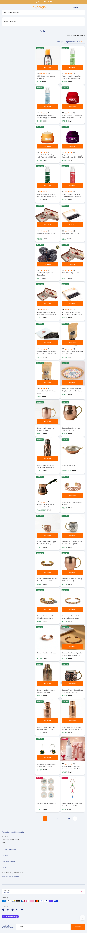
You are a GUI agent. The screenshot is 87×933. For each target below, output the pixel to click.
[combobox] (43, 12)
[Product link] (47, 418)
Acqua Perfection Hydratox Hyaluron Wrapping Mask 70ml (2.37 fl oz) (46, 116)
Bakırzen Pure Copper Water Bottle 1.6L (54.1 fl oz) (46, 691)
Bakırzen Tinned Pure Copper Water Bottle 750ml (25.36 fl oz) (72, 728)
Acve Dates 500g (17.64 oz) (70, 273)
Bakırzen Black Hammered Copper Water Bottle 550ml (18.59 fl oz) (45, 466)
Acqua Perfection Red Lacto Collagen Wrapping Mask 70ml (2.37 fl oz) (71, 195)
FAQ (76, 7)
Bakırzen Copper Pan (69, 465)
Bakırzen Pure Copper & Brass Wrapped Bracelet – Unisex (71, 617)
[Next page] (75, 818)
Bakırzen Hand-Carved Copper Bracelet (72, 503)
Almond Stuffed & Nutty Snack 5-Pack (46, 392)
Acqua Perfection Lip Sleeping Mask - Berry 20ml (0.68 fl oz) (72, 116)
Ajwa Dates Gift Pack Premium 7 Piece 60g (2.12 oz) (72, 353)
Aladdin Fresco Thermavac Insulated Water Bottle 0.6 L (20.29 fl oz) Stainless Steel (71, 768)
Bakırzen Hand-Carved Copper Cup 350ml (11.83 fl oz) (46, 543)
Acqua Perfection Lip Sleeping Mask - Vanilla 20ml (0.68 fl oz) (46, 156)
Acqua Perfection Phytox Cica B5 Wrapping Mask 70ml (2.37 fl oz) (47, 195)
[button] (3, 7)
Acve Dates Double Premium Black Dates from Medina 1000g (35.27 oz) (47, 313)
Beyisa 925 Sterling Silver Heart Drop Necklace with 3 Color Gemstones (72, 805)
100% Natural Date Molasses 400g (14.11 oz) (46, 77)
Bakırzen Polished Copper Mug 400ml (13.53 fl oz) (72, 580)
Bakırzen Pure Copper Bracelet (46, 653)
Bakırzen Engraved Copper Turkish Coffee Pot (45, 506)
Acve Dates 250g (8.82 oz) (70, 233)
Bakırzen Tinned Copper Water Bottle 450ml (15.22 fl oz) (46, 728)
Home (6, 21)
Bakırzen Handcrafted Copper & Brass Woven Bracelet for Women (47, 580)
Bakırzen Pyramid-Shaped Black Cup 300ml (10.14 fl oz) (72, 691)
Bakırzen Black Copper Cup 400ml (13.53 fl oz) (45, 429)
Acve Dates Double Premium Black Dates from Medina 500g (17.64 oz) (72, 313)
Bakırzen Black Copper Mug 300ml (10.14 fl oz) (71, 429)
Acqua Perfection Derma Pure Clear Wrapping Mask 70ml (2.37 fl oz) (72, 77)
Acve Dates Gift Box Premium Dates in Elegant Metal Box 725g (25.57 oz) (47, 353)
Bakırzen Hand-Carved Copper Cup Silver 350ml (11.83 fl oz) (72, 543)
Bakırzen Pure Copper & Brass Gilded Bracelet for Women (46, 617)
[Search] (82, 12)
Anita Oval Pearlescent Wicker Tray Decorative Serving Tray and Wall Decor (72, 390)
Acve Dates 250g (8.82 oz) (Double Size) (45, 274)
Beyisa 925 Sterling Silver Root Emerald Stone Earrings (46, 765)
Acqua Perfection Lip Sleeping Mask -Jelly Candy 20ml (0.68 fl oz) (72, 156)
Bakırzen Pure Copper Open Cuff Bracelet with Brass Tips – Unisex (72, 654)
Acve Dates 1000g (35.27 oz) (46, 233)
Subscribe (78, 927)
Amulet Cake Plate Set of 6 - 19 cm (46, 805)
